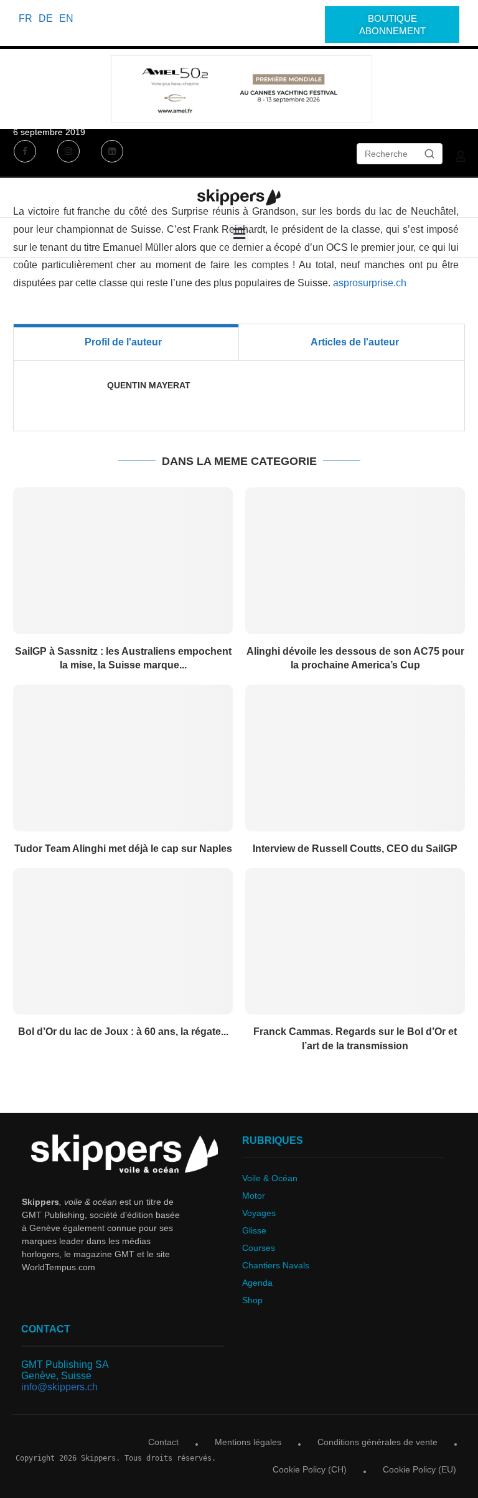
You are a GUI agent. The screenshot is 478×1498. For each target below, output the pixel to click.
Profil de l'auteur (123, 342)
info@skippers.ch (59, 1387)
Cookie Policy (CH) (310, 1469)
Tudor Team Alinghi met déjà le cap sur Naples (123, 848)
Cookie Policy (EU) (419, 1469)
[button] (239, 234)
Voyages (259, 1213)
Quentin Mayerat (148, 385)
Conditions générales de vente (377, 1442)
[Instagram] (68, 153)
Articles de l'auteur (355, 342)
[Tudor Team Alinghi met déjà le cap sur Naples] (123, 758)
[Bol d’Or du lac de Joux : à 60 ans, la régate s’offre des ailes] (123, 941)
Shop (252, 1300)
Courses (258, 1247)
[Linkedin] (112, 153)
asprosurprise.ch (369, 283)
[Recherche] (429, 154)
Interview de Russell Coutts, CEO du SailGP (355, 848)
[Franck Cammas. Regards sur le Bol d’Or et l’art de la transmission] (355, 941)
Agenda (257, 1282)
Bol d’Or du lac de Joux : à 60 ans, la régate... (123, 1031)
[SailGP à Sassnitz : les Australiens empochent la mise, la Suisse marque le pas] (123, 560)
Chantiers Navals (275, 1265)
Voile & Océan (270, 1178)
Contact (163, 1442)
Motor (253, 1195)
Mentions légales (248, 1442)
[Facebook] (26, 153)
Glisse (254, 1230)
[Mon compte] (460, 156)
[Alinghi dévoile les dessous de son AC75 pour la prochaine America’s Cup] (355, 560)
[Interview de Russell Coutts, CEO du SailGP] (355, 758)
